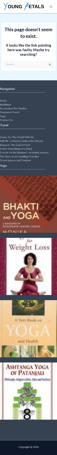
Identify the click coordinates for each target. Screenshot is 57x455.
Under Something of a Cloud (16, 148)
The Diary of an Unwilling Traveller (19, 156)
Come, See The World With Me (17, 137)
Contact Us (6, 119)
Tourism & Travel (9, 112)
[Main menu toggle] (51, 6)
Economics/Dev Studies (13, 108)
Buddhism (5, 104)
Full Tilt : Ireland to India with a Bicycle (21, 140)
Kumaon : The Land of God (15, 144)
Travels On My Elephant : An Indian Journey (24, 152)
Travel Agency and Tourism (15, 160)
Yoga (3, 116)
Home (3, 100)
